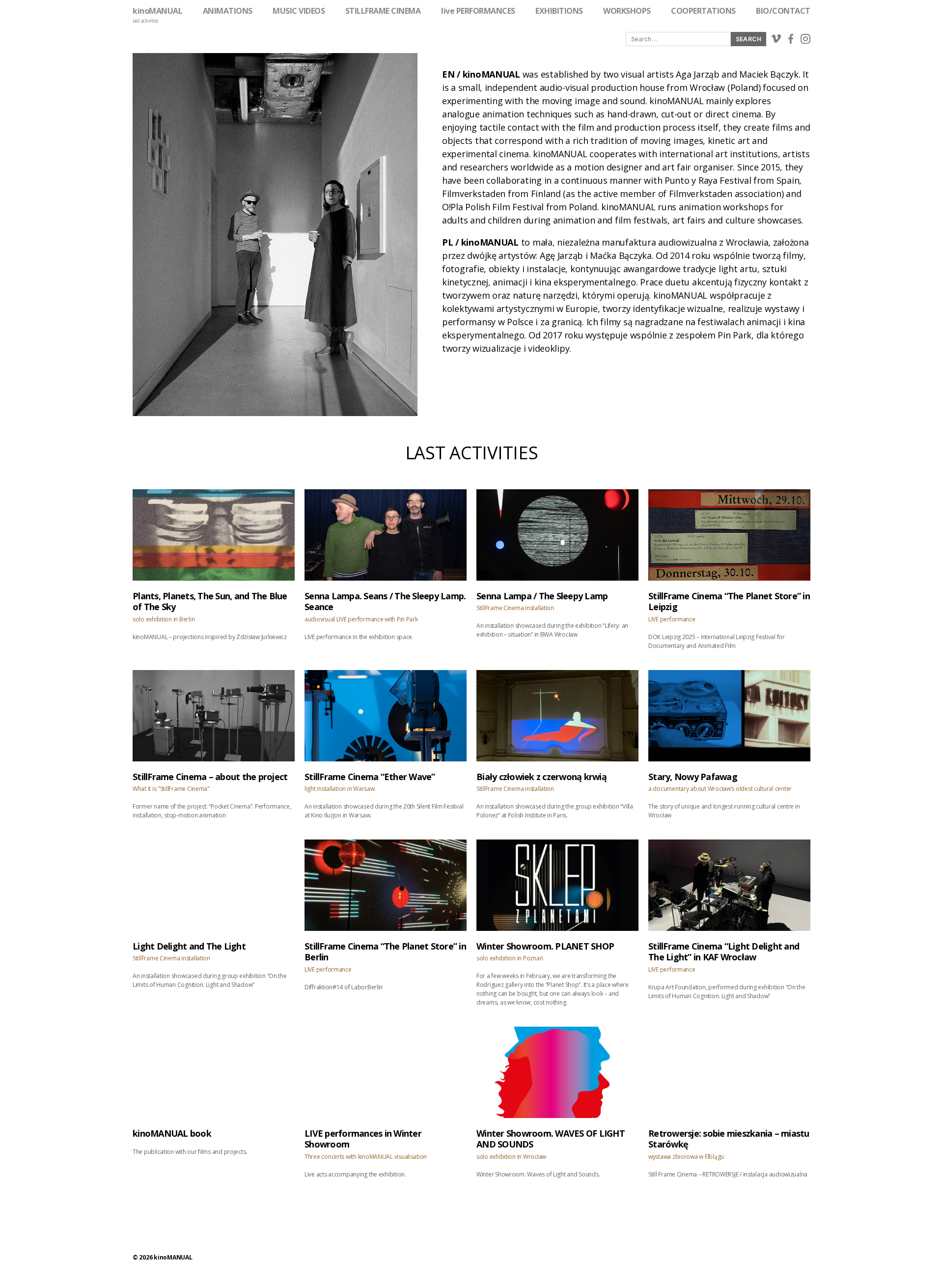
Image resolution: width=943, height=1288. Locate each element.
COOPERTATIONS (703, 11)
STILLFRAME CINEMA (383, 11)
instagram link (805, 39)
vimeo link (776, 39)
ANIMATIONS (227, 11)
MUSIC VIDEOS (299, 11)
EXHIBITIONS (559, 11)
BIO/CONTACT (783, 11)
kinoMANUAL (157, 11)
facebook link (791, 39)
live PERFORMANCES (478, 11)
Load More (471, 1204)
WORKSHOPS (627, 11)
